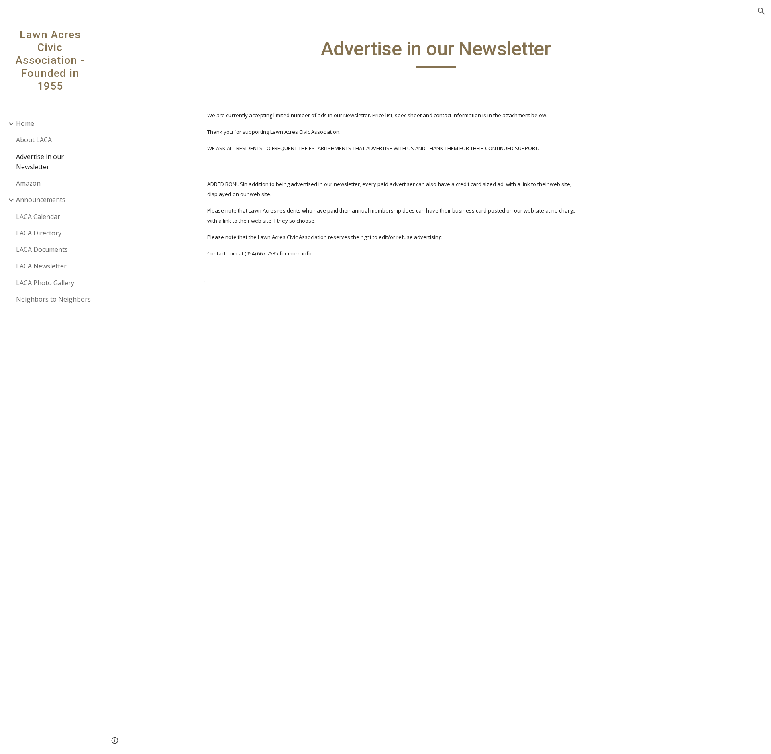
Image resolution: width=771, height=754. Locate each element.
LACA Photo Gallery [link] (45, 282)
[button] (761, 11)
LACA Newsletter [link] (41, 266)
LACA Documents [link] (42, 249)
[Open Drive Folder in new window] (652, 291)
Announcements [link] (40, 199)
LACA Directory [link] (38, 233)
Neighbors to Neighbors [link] (53, 299)
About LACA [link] (34, 139)
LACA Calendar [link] (38, 216)
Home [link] (25, 123)
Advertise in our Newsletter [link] (40, 161)
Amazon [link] (28, 183)
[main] (435, 53)
